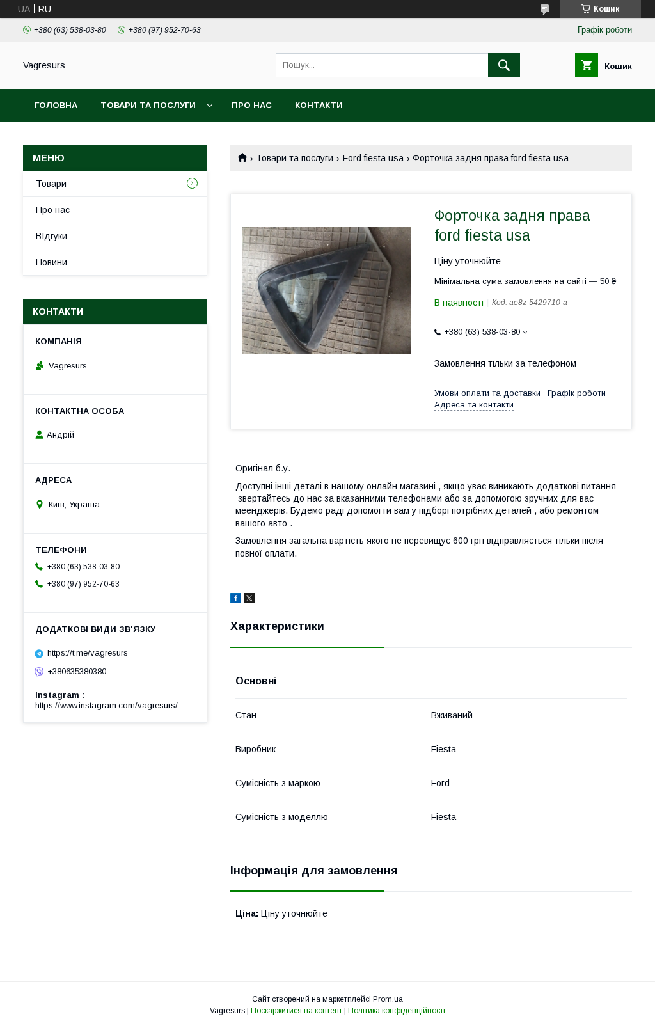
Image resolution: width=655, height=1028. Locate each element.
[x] (249, 600)
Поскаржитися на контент (296, 1010)
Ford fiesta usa (373, 158)
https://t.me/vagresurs (87, 653)
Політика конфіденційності (396, 1010)
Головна (56, 105)
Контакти (319, 105)
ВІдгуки (51, 236)
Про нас (252, 105)
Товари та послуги (148, 105)
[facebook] (235, 600)
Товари (51, 183)
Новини (51, 262)
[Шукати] (504, 65)
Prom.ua (388, 999)
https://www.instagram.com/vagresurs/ (106, 705)
